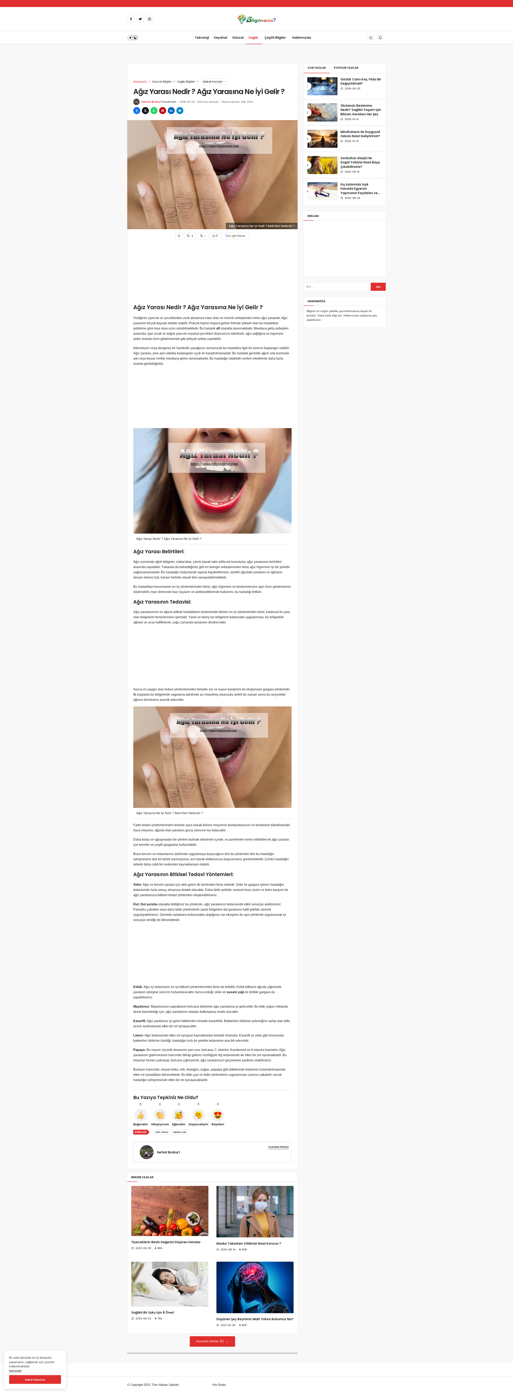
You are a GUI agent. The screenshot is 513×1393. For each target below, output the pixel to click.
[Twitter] (140, 19)
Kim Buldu (219, 1384)
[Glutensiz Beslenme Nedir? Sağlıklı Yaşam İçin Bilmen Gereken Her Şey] (322, 112)
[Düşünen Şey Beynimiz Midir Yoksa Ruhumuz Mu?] (255, 1287)
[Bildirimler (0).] (380, 38)
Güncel (238, 37)
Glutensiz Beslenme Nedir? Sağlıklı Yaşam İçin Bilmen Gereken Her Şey (360, 110)
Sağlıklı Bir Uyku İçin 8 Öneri (152, 1313)
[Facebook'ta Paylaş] (136, 110)
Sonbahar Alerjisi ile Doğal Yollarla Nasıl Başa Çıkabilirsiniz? (360, 162)
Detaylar (15, 1371)
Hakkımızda (301, 37)
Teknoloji (202, 37)
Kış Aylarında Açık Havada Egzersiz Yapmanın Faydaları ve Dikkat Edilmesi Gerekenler (359, 193)
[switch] (132, 38)
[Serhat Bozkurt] (148, 1152)
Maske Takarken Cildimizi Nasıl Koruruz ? (248, 1243)
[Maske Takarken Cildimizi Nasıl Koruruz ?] (255, 1211)
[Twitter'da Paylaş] (145, 110)
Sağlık (253, 37)
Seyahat (220, 37)
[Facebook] (131, 19)
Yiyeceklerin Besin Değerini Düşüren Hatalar (166, 1242)
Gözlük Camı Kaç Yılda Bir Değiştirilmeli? (360, 81)
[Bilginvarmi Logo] (256, 19)
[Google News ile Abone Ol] (235, 235)
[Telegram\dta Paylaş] (179, 110)
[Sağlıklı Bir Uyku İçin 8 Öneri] (169, 1284)
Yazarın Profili (278, 1147)
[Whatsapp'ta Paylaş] (154, 110)
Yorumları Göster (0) (210, 1341)
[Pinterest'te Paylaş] (162, 110)
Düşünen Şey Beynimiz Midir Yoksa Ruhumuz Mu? (255, 1319)
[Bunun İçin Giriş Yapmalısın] (179, 235)
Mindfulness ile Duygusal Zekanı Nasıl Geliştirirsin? (360, 134)
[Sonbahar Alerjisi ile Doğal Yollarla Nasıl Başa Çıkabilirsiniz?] (322, 165)
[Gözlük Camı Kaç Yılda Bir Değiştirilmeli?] (322, 86)
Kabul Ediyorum (35, 1379)
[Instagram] (149, 19)
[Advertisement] (212, 271)
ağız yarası (161, 1132)
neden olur (179, 1132)
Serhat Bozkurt (151, 102)
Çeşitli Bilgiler (275, 37)
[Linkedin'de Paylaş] (171, 110)
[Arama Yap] (371, 38)
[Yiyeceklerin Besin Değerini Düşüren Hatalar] (169, 1211)
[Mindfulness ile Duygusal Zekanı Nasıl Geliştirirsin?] (322, 139)
